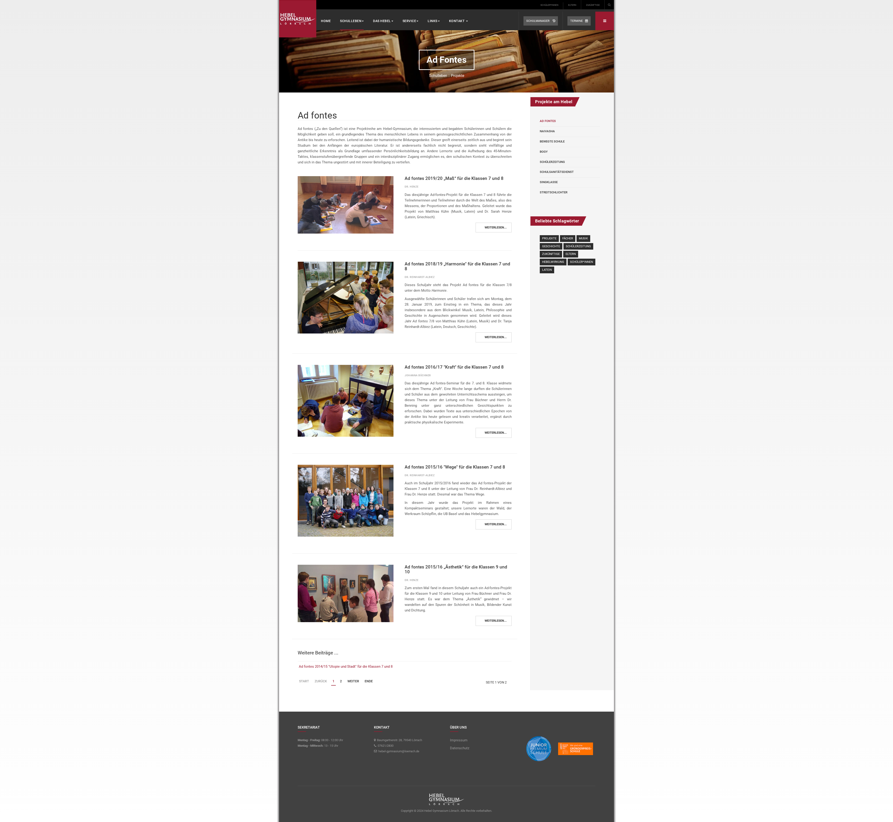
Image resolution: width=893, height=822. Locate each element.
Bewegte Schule (552, 141)
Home (326, 21)
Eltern (572, 5)
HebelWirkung (553, 262)
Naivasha (547, 131)
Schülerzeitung (552, 162)
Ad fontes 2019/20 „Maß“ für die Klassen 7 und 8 (454, 178)
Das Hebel (382, 21)
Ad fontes (548, 121)
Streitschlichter (553, 192)
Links (432, 21)
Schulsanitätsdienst (557, 172)
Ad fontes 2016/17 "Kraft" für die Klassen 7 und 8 (454, 367)
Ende (369, 681)
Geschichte (551, 246)
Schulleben (350, 21)
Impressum (458, 740)
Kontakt (457, 21)
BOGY (544, 151)
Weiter (353, 681)
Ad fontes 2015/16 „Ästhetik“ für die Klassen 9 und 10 (456, 569)
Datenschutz (459, 748)
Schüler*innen (549, 5)
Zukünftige (593, 5)
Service (409, 21)
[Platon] (297, 18)
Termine (576, 21)
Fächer (567, 238)
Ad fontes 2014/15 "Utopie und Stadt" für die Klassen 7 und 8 (346, 666)
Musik (583, 238)
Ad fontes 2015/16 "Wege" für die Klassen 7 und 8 (455, 467)
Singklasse (549, 182)
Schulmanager (538, 21)
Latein (547, 269)
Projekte (549, 238)
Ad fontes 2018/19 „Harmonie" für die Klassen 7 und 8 (457, 266)
